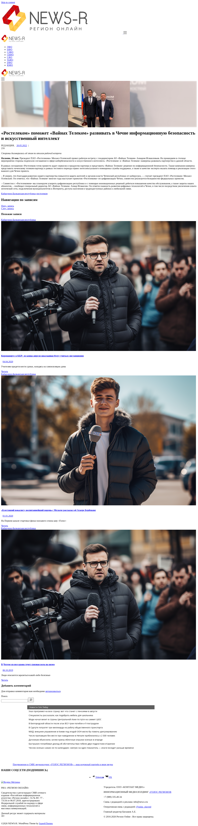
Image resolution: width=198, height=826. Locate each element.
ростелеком (42, 193)
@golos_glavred (143, 807)
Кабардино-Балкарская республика (18, 193)
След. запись (7, 208)
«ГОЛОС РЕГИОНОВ (160, 792)
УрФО (10, 60)
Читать (4, 371)
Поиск (4, 696)
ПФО (9, 49)
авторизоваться (52, 691)
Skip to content (8, 2)
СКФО (10, 54)
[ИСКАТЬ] (31, 700)
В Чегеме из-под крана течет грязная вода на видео (28, 664)
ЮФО (10, 65)
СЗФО (10, 52)
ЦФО (9, 62)
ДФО (9, 47)
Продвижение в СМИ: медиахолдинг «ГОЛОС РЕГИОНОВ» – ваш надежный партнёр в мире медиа (63, 764)
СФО (9, 57)
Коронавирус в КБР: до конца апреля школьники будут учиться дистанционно (42, 356)
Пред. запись (7, 206)
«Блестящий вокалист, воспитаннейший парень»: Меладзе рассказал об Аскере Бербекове (48, 510)
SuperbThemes (46, 823)
